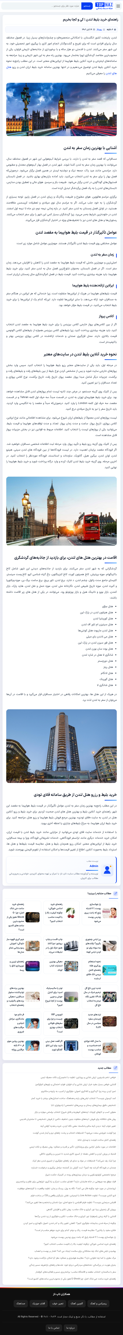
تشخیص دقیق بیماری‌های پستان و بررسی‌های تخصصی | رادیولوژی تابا (83, 1105)
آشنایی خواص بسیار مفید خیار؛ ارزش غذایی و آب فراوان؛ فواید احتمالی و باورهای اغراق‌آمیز (75, 1084)
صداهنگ (20, 1304)
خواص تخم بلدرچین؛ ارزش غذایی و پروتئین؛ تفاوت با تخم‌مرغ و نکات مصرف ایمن (78, 1077)
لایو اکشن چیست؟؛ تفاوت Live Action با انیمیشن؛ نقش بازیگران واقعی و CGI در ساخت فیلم (73, 1195)
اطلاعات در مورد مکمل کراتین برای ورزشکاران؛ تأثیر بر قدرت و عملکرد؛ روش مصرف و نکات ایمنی (72, 1147)
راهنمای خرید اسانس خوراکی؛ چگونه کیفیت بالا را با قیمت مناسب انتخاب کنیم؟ (80, 1244)
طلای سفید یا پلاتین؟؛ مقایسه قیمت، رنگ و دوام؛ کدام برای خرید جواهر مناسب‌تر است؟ (75, 1230)
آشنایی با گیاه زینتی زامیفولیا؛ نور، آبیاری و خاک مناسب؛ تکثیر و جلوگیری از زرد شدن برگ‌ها (75, 1216)
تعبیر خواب (57, 1304)
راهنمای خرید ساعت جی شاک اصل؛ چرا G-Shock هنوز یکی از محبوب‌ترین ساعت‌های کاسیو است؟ (71, 1279)
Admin (94, 866)
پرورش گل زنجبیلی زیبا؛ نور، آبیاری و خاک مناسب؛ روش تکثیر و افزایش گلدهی (81, 1209)
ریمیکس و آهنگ (98, 1304)
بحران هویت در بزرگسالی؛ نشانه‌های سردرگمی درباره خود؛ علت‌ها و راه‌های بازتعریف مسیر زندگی (72, 1265)
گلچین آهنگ (77, 1304)
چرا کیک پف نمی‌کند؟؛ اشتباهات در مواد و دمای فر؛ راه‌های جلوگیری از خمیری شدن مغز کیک (74, 1161)
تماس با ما (53, 1328)
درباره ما (70, 1328)
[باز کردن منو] (118, 6)
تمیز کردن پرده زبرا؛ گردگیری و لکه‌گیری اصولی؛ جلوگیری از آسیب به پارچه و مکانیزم (78, 1091)
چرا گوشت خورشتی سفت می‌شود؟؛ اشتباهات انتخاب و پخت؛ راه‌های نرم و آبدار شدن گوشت (74, 1133)
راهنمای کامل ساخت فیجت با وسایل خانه (97, 1140)
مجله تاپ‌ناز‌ (104, 6)
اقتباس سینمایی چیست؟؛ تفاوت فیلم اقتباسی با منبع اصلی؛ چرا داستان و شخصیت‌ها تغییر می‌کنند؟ (70, 1202)
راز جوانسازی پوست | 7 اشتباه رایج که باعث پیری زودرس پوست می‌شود (83, 1237)
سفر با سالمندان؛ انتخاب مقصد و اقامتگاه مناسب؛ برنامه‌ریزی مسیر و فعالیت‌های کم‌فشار (76, 1272)
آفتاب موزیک (38, 1304)
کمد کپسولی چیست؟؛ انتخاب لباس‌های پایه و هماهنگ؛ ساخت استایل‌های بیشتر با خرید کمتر (73, 1098)
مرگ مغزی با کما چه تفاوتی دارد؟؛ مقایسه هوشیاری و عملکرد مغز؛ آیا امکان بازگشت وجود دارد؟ (72, 1258)
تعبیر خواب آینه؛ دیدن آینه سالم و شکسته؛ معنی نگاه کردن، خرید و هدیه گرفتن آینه (78, 1126)
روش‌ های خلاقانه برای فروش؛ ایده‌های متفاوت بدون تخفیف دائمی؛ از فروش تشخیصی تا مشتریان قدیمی (68, 1119)
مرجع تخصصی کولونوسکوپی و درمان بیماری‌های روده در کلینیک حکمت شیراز (80, 1174)
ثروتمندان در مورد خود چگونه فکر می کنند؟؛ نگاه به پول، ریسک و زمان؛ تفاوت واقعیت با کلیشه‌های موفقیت (66, 1188)
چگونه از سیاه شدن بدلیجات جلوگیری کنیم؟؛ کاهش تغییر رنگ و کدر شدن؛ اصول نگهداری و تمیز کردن (69, 1223)
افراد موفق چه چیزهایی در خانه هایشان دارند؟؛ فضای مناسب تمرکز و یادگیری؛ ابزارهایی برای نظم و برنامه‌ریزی (66, 1181)
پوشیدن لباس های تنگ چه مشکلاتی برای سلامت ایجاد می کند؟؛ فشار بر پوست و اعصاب (75, 1251)
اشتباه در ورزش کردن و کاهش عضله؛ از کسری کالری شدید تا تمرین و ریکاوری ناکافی (78, 1154)
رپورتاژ (99, 29)
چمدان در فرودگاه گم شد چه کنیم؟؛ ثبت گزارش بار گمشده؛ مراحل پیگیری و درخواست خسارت (73, 1167)
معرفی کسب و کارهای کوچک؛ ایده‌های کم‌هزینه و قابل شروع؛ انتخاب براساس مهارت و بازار (75, 1112)
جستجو (87, 6)
